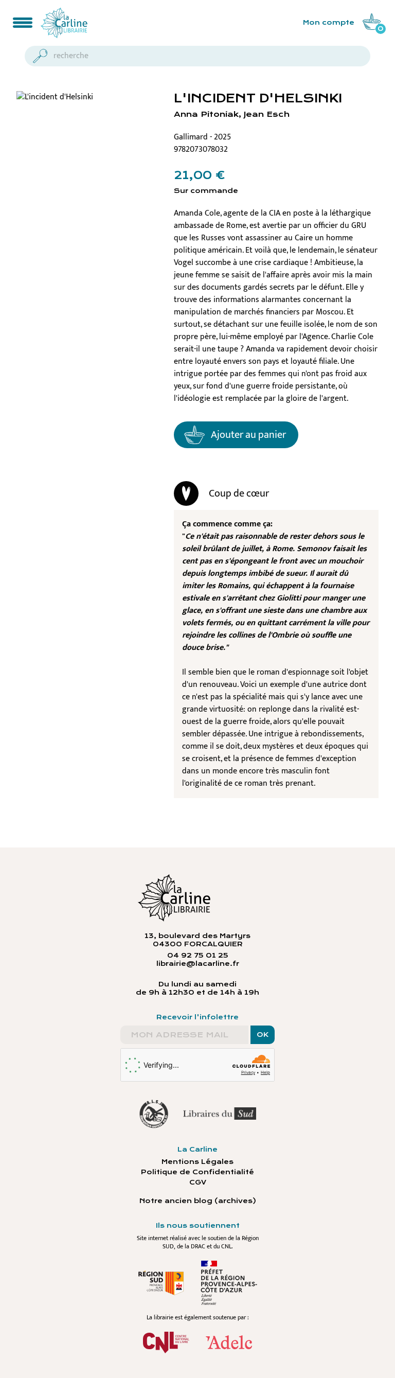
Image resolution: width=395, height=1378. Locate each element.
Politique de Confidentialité (197, 1172)
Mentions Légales (197, 1162)
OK (262, 1035)
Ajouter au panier (248, 435)
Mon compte (328, 23)
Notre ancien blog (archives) (197, 1201)
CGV (197, 1182)
